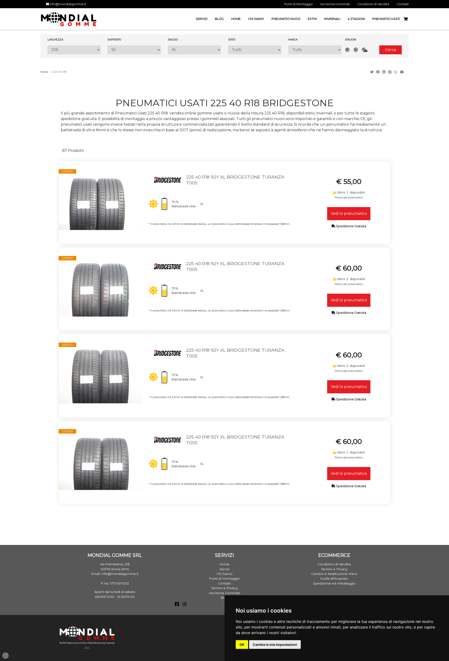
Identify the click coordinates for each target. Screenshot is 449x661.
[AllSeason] (365, 49)
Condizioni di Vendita (334, 564)
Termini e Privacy (224, 588)
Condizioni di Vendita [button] (373, 4)
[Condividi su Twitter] (372, 72)
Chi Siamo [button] (256, 19)
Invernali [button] (332, 19)
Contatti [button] (403, 4)
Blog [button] (219, 19)
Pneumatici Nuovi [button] (286, 19)
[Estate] (347, 49)
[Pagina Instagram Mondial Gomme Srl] (185, 604)
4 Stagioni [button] (356, 19)
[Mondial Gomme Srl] (68, 19)
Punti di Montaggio (224, 578)
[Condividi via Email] (402, 72)
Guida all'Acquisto (334, 578)
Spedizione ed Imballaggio (334, 583)
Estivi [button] (312, 19)
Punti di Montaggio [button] (298, 4)
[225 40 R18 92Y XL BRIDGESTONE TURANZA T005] (100, 202)
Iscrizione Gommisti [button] (335, 4)
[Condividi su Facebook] (378, 72)
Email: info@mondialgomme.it (114, 574)
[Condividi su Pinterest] (390, 72)
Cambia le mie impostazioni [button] (275, 644)
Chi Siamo (224, 574)
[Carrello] (408, 19)
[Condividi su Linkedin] (384, 72)
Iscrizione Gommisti (224, 593)
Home (44, 71)
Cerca (390, 49)
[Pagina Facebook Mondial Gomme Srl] (177, 604)
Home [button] (236, 19)
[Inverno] (356, 49)
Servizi (224, 569)
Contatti (224, 583)
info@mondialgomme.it (67, 4)
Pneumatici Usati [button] (386, 19)
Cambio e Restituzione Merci (334, 574)
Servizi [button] (201, 19)
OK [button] (241, 644)
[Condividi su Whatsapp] (396, 72)
